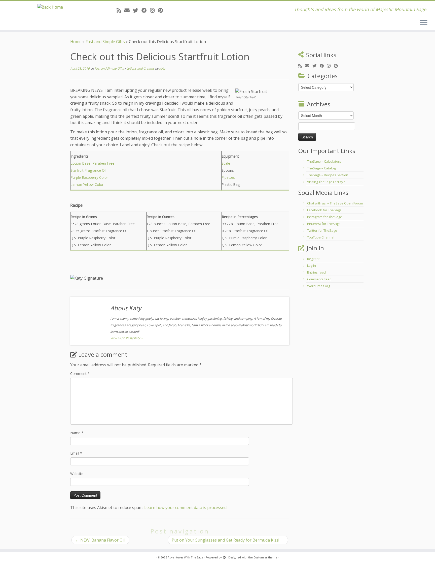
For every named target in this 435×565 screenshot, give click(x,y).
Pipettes (228, 177)
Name (76, 432)
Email (76, 453)
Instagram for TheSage (324, 217)
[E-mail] (128, 10)
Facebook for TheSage (324, 210)
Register (313, 258)
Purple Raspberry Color (89, 177)
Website (76, 473)
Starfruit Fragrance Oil (88, 170)
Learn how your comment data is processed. (185, 507)
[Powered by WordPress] (224, 556)
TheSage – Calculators (324, 161)
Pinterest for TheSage (324, 223)
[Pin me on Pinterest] (162, 10)
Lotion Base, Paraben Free (92, 163)
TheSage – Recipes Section (327, 175)
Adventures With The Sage (185, 557)
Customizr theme (265, 557)
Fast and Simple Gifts (105, 41)
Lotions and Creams (140, 68)
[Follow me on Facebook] (145, 10)
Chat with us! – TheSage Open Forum (335, 203)
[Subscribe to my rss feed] (120, 10)
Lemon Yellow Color (86, 184)
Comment (80, 373)
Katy (162, 68)
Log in (311, 265)
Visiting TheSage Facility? (326, 182)
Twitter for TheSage (322, 230)
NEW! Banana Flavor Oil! (100, 540)
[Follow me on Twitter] (137, 10)
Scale (226, 163)
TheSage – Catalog (321, 168)
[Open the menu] (423, 23)
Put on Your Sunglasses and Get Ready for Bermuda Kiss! (228, 540)
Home (76, 41)
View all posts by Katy (127, 338)
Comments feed (319, 279)
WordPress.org (318, 286)
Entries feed (316, 272)
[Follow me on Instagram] (154, 10)
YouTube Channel (320, 237)
